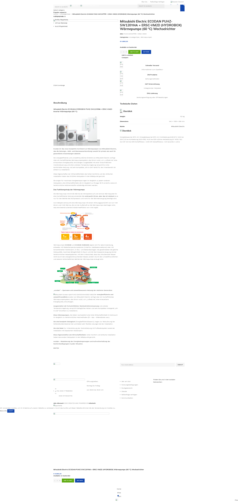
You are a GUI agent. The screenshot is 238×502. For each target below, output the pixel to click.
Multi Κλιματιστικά (61, 26)
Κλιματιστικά (59, 16)
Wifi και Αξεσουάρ (61, 23)
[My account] (168, 2)
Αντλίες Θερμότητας (61, 20)
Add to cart (134, 52)
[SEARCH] (162, 6)
